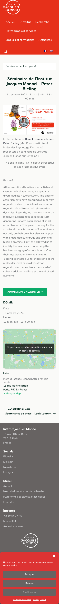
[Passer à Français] (45, 51)
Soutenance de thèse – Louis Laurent (28, 413)
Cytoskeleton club (18, 408)
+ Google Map (12, 393)
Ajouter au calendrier (24, 291)
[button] (54, 556)
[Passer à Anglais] (51, 51)
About (36, 599)
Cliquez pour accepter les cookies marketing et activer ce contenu (29, 348)
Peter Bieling (11, 143)
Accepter (29, 574)
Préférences (29, 592)
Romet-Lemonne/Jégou (39, 139)
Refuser (29, 583)
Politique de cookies (22, 599)
